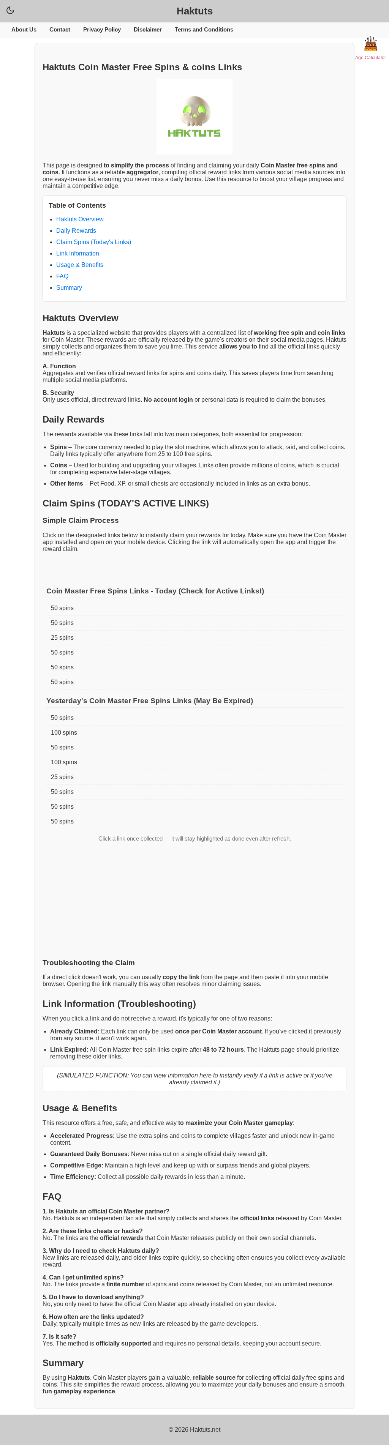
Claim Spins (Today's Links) (93, 242)
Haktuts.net (205, 1429)
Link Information (77, 253)
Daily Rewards (76, 230)
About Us (23, 29)
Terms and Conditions (204, 29)
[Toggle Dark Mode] (10, 10)
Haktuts (195, 11)
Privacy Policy (102, 29)
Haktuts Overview (80, 219)
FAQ (62, 276)
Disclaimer (148, 29)
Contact (59, 29)
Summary (69, 287)
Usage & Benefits (79, 265)
